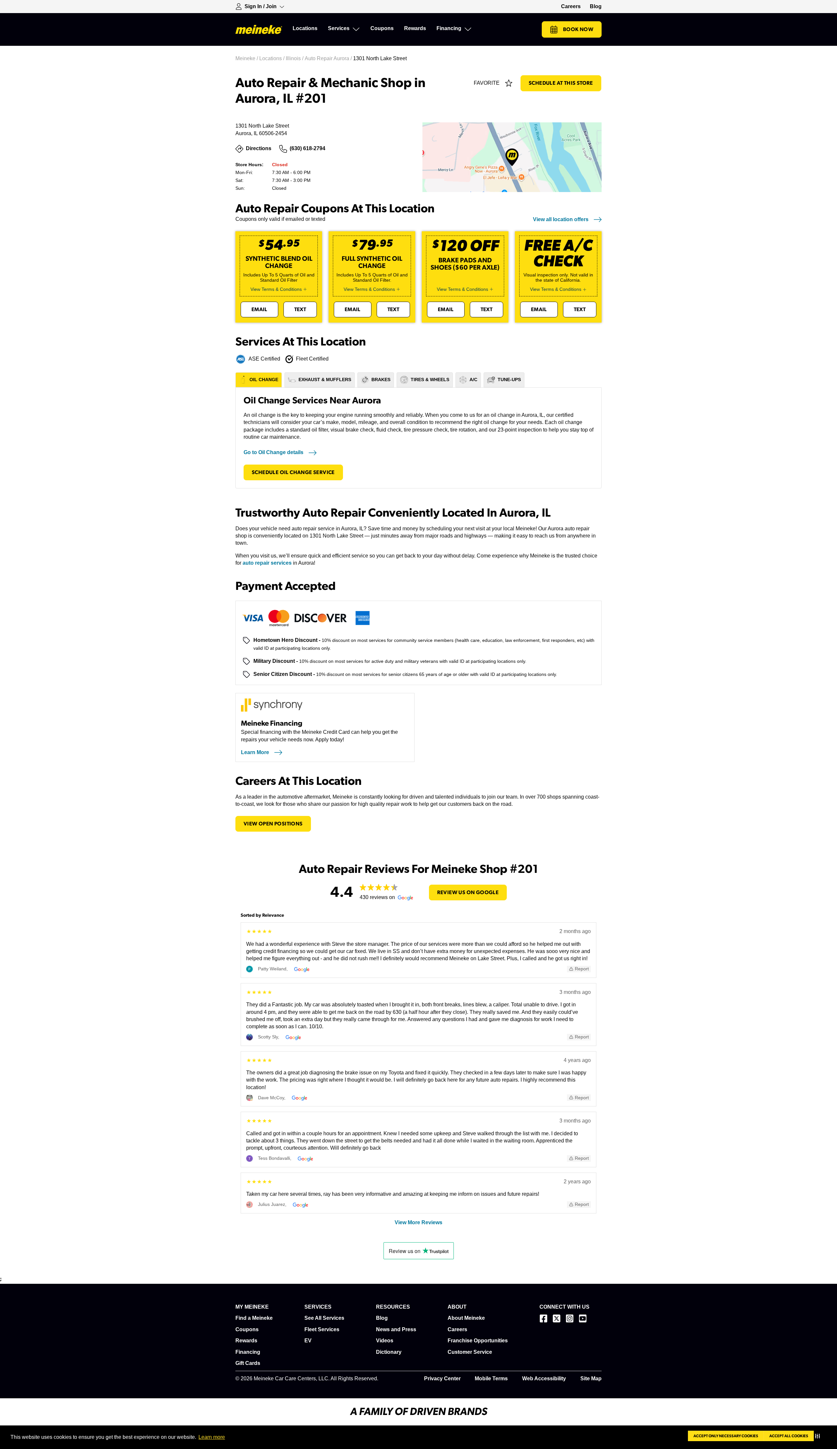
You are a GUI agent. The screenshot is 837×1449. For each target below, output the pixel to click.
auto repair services (267, 563)
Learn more (211, 1437)
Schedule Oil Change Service (293, 472)
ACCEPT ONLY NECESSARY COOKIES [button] (725, 1436)
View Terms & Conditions (276, 289)
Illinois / (295, 58)
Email (259, 309)
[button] (819, 1436)
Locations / (272, 58)
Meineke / (247, 58)
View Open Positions (273, 823)
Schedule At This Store (561, 83)
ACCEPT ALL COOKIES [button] (788, 1436)
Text (300, 309)
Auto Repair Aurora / (329, 58)
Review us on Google (468, 892)
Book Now (578, 29)
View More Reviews (418, 1222)
